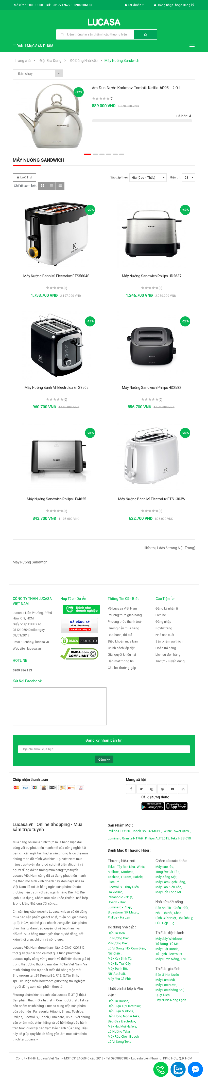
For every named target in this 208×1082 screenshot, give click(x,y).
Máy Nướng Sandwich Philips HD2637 (151, 276)
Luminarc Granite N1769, (125, 838)
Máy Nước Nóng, (167, 959)
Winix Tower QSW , (177, 831)
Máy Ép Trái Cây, (119, 963)
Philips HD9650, (119, 831)
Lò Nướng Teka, (119, 1031)
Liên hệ (160, 615)
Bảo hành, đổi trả (120, 635)
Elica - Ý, (113, 882)
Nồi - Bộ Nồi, (164, 913)
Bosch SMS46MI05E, (147, 831)
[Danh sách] (51, 186)
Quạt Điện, (162, 995)
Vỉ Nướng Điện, (118, 943)
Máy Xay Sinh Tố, (120, 958)
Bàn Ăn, (160, 908)
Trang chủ (23, 60)
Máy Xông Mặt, (166, 877)
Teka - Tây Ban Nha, (122, 867)
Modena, (127, 872)
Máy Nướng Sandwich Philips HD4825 (56, 499)
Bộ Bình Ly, (185, 918)
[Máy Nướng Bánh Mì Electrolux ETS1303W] (151, 457)
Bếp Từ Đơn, (117, 933)
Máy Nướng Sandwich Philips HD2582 (151, 388)
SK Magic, (131, 912)
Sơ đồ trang (163, 628)
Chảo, (178, 913)
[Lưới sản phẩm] (42, 186)
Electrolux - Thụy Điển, (124, 887)
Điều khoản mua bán (123, 641)
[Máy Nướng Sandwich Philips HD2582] (151, 345)
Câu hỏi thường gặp (122, 668)
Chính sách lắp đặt (121, 648)
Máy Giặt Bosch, (167, 949)
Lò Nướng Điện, (119, 938)
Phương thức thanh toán (125, 621)
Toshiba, (114, 877)
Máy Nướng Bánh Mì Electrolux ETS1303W (151, 499)
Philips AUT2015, (157, 838)
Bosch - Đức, (117, 902)
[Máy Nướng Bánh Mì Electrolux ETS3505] (56, 345)
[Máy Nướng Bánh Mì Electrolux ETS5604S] (56, 234)
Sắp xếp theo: (119, 177)
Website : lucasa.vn (27, 648)
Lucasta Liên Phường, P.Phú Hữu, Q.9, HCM (32, 615)
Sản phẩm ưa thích (169, 641)
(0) (111, 98)
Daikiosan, (115, 892)
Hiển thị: (175, 177)
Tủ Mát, (175, 944)
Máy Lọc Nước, (166, 985)
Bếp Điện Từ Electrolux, (124, 1006)
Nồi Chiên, (115, 953)
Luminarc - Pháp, (120, 907)
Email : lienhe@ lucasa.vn (31, 642)
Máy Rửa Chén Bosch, (124, 1036)
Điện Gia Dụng (50, 60)
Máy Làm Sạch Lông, (170, 882)
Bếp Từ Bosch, (118, 1001)
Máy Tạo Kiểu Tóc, (168, 887)
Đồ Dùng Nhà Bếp (84, 60)
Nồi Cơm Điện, (136, 948)
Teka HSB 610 (181, 838)
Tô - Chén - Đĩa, (178, 908)
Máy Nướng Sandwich (122, 60)
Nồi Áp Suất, (117, 974)
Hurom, (126, 877)
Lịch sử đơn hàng (168, 654)
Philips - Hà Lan (119, 917)
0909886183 (83, 5)
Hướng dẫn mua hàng (123, 628)
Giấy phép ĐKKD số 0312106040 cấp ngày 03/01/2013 (29, 629)
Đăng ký (188, 5)
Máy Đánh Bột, (118, 968)
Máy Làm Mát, (165, 980)
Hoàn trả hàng (165, 648)
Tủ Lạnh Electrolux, (169, 954)
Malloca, (114, 872)
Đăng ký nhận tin (167, 608)
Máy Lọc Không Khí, (169, 990)
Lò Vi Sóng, (116, 948)
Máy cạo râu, (164, 867)
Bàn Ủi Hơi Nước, (167, 975)
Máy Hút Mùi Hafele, (122, 1026)
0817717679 (61, 5)
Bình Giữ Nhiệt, (166, 918)
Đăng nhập (166, 5)
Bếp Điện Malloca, (121, 1011)
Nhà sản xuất (164, 635)
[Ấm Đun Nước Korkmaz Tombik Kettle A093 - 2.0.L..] (50, 116)
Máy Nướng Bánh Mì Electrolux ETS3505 (57, 388)
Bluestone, (115, 912)
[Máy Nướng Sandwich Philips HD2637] (151, 234)
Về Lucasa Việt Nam (122, 608)
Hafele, (138, 877)
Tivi (183, 959)
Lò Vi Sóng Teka (119, 1041)
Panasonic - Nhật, (120, 897)
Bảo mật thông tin (121, 661)
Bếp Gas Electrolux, (122, 1021)
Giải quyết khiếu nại (122, 654)
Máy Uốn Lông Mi (168, 892)
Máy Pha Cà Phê (119, 979)
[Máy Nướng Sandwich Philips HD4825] (56, 457)
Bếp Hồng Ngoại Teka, (124, 1016)
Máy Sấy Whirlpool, (169, 939)
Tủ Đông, (162, 944)
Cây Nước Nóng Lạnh (170, 1000)
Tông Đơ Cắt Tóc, (167, 872)
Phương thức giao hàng (125, 615)
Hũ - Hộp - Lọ (164, 923)
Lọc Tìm (26, 177)
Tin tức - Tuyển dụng (170, 661)
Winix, (141, 867)
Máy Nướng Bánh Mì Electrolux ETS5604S (56, 276)
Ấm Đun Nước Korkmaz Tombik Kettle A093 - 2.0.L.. (137, 87)
